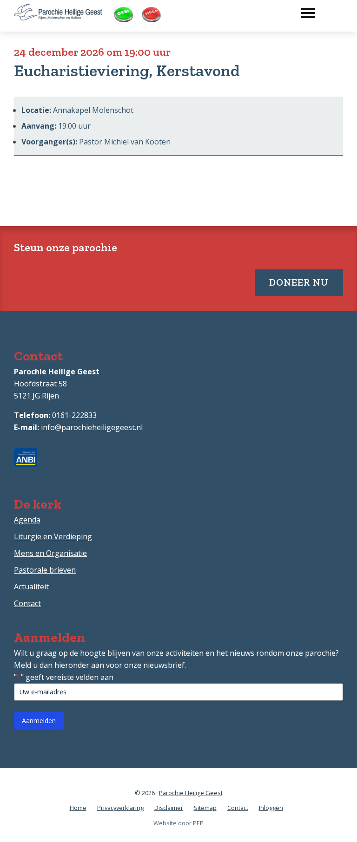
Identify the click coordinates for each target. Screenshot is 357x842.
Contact (27, 603)
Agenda (27, 520)
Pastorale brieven (45, 570)
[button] (303, 10)
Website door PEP (178, 823)
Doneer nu (299, 282)
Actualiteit (31, 586)
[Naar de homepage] (58, 10)
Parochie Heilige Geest (191, 793)
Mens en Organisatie (50, 553)
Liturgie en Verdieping (53, 536)
